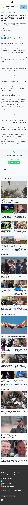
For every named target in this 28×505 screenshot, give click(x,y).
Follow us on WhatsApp (8, 483)
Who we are (3, 490)
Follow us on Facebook (8, 481)
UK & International (10, 12)
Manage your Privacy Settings (8, 496)
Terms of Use (10, 490)
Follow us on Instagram (8, 486)
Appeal (16, 475)
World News (4, 172)
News (2, 12)
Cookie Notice (10, 492)
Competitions (18, 473)
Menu (4, 2)
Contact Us (3, 492)
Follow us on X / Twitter (8, 478)
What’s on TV (4, 475)
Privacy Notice (17, 490)
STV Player (4, 473)
